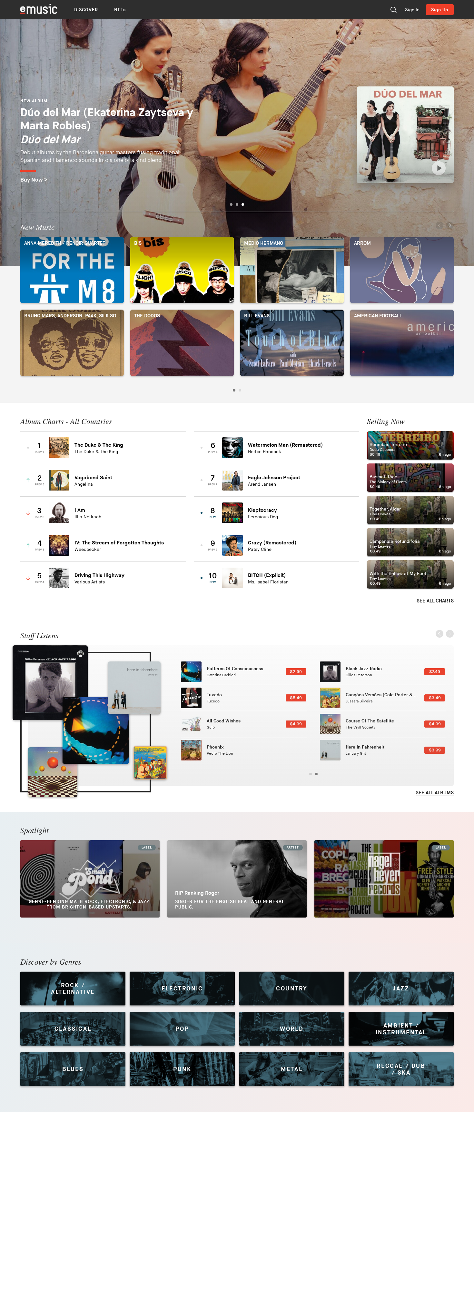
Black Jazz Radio (364, 668)
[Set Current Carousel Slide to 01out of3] (231, 204)
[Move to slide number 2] (240, 390)
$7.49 (434, 671)
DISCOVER (86, 10)
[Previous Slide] (439, 227)
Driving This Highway (99, 575)
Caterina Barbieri (221, 675)
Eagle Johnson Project (274, 478)
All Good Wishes (224, 721)
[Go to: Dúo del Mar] (405, 134)
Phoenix (215, 747)
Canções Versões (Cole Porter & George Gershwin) (398, 695)
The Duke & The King (98, 445)
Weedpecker (87, 549)
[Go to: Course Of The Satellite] (52, 772)
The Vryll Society (360, 727)
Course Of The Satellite (370, 721)
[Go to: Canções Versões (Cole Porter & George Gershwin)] (150, 763)
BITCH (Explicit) (267, 575)
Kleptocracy (262, 510)
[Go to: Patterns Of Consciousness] (95, 730)
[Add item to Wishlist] (173, 447)
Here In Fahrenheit (365, 747)
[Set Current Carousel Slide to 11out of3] (237, 204)
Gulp (211, 727)
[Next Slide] (450, 227)
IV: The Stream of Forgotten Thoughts (119, 543)
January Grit (356, 753)
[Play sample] (438, 168)
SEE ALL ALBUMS (435, 793)
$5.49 (296, 697)
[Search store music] (393, 10)
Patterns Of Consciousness (235, 668)
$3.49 (435, 697)
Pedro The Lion (220, 753)
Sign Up (440, 10)
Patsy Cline (260, 549)
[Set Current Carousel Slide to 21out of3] (243, 204)
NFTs (120, 10)
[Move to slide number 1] (234, 390)
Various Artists (89, 582)
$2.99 (296, 671)
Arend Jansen (262, 484)
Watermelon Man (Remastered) (285, 445)
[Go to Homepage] (38, 10)
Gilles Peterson (359, 675)
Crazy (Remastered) (272, 543)
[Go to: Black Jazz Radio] (50, 682)
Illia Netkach (87, 517)
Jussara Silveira (359, 701)
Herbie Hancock (264, 451)
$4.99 (296, 724)
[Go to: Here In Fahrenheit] (134, 687)
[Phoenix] (191, 750)
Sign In (412, 10)
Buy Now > (33, 180)
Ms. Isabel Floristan (268, 582)
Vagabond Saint (93, 478)
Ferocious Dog (263, 517)
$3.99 (435, 750)
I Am (79, 510)
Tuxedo (214, 695)
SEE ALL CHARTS (435, 601)
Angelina (83, 484)
